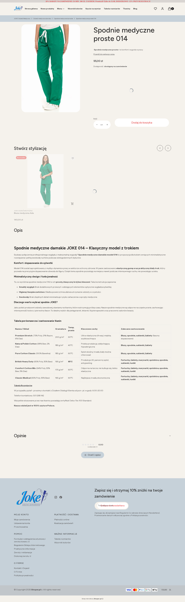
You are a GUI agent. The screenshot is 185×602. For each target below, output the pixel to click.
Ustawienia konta (22, 523)
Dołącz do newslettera (112, 505)
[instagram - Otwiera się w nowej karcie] (55, 497)
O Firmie (18, 571)
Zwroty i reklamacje (23, 552)
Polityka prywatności (23, 575)
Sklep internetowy (92, 599)
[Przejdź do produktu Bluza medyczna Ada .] (45, 181)
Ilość (95, 119)
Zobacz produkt (72, 203)
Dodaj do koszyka (142, 122)
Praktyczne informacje (24, 549)
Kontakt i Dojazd (21, 568)
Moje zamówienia (22, 519)
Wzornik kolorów (62, 542)
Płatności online (61, 519)
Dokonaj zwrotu (21, 556)
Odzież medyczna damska (42, 18)
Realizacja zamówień (63, 523)
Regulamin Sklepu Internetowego (29, 545)
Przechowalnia (21, 527)
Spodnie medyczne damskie (63, 18)
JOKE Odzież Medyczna (22, 18)
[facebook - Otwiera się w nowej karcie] (60, 497)
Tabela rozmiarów (62, 539)
